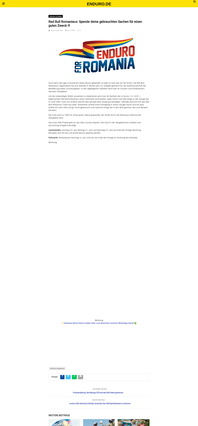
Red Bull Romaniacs (57, 368)
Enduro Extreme (56, 16)
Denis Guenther (57, 30)
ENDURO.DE (99, 4)
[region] (99, 342)
